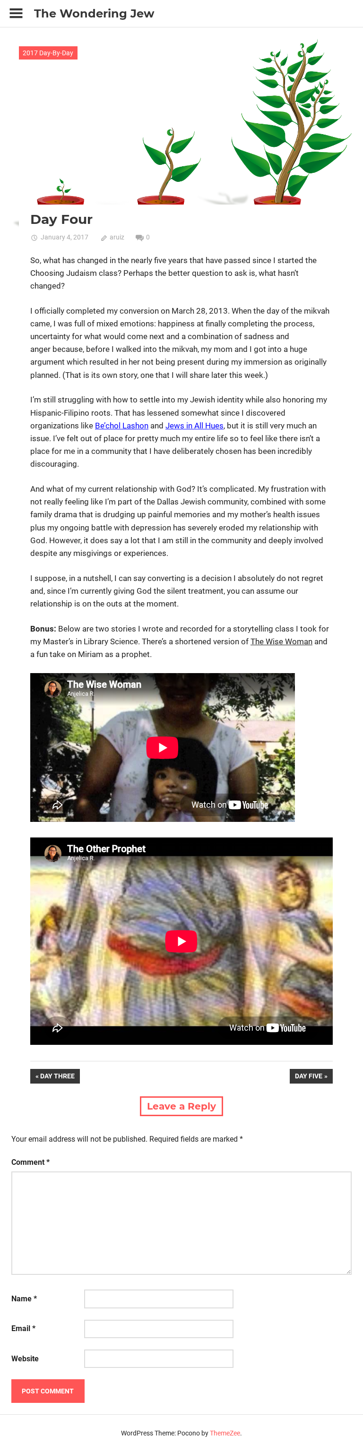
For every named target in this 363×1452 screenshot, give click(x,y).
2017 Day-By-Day (48, 53)
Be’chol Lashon (121, 425)
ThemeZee (225, 1433)
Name (24, 1298)
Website (25, 1358)
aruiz (117, 237)
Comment (30, 1162)
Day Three (57, 1078)
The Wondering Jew (94, 13)
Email (23, 1328)
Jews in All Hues (194, 425)
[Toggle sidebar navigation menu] (16, 13)
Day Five (308, 1078)
